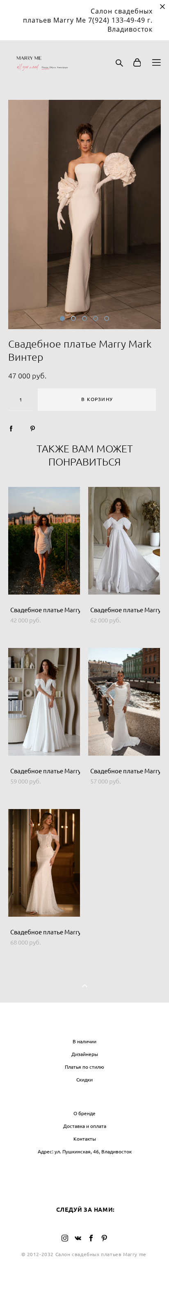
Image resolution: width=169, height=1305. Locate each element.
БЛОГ (84, 1168)
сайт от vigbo (84, 1286)
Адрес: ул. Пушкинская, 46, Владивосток (85, 1151)
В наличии (84, 1041)
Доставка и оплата (84, 1126)
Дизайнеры (84, 1054)
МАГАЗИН (84, 1024)
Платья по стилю (84, 1067)
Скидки (84, 1080)
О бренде (84, 1113)
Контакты (84, 1139)
